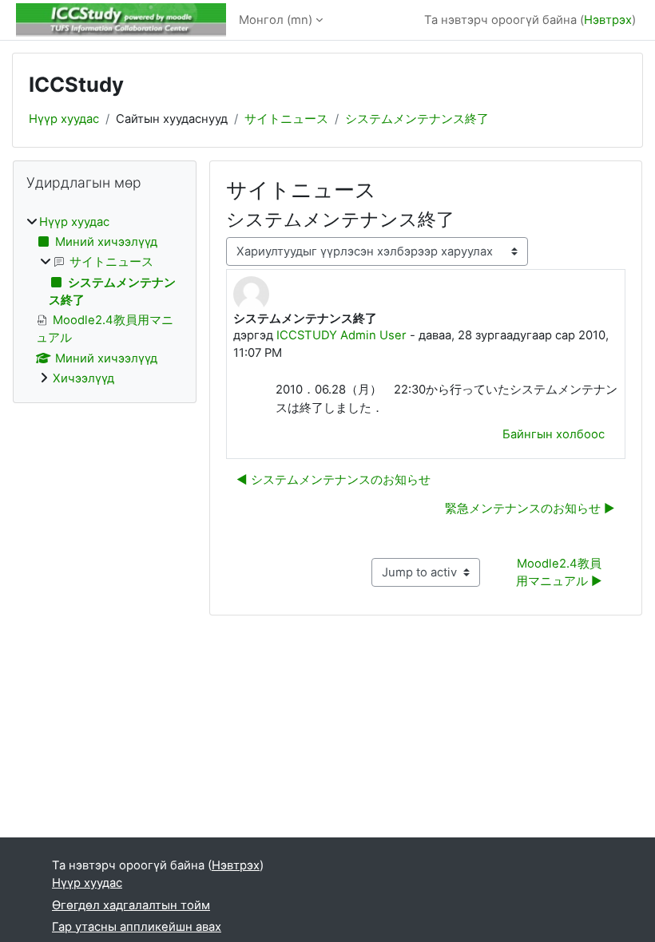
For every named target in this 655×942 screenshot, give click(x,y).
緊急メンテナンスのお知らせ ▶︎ (530, 508)
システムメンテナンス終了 (417, 119)
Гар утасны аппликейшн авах (136, 927)
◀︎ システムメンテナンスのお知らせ (333, 480)
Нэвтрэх (608, 20)
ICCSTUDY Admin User (341, 335)
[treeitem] (104, 300)
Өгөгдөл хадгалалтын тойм (131, 905)
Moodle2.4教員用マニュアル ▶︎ (559, 572)
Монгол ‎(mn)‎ (275, 20)
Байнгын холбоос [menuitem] (553, 434)
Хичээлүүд (83, 378)
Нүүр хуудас (64, 119)
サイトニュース (286, 119)
